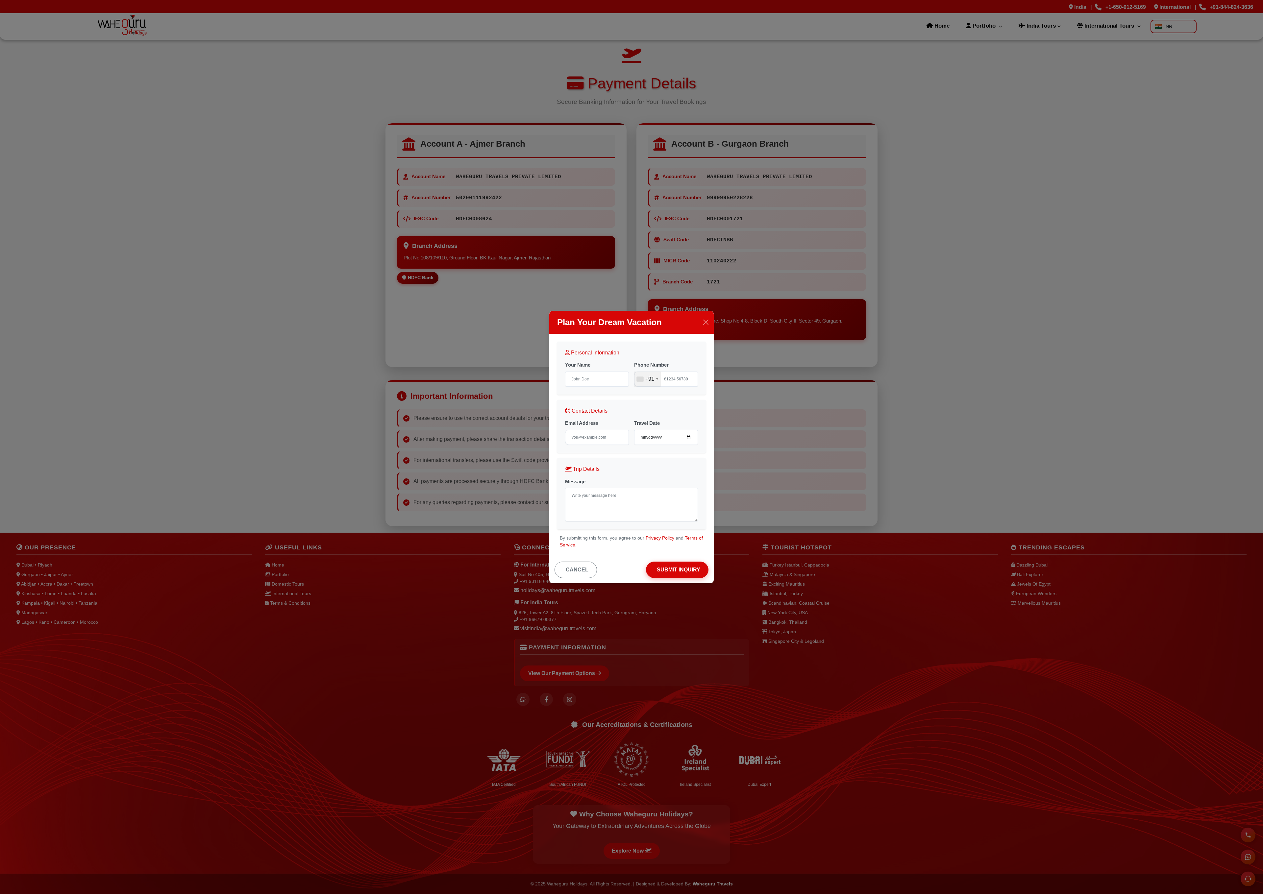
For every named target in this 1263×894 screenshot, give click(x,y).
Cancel (577, 569)
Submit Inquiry (678, 569)
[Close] (706, 322)
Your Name (577, 365)
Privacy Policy (660, 538)
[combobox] (647, 379)
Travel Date (647, 423)
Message (575, 481)
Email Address (581, 423)
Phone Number (651, 365)
